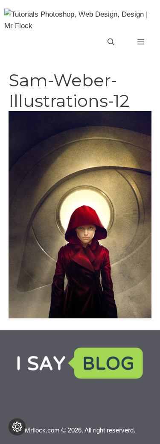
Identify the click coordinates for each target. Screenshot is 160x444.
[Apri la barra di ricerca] (111, 42)
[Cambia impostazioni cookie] (17, 426)
